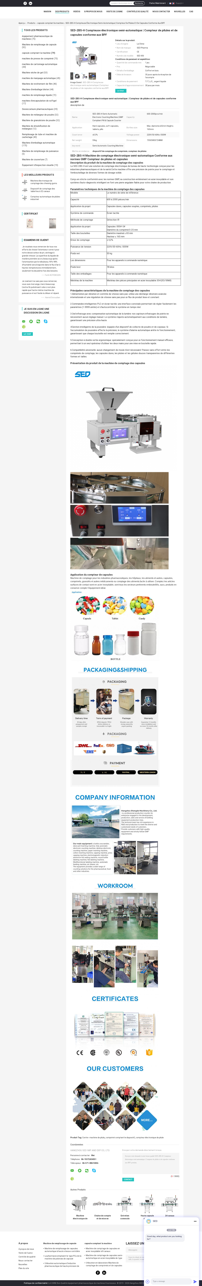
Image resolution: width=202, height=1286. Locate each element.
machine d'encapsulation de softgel (39, 100)
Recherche (139, 3)
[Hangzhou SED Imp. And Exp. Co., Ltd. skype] (47, 321)
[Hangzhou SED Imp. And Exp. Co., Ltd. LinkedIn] (30, 3)
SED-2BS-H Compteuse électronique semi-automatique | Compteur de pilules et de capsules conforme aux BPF (89, 85)
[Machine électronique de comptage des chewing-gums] (24, 182)
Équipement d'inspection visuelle (38, 165)
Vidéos (76, 11)
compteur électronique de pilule (150, 1137)
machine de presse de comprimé (37, 58)
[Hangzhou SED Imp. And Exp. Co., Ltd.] (20, 12)
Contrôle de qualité (137, 11)
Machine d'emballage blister (35, 89)
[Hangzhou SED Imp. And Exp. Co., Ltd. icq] (25, 326)
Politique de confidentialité (35, 1283)
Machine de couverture (33, 159)
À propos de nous (93, 11)
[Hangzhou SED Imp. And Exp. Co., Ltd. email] (25, 321)
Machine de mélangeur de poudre (38, 114)
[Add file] (148, 1282)
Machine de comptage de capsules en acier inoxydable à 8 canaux (103, 1249)
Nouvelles (179, 11)
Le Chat (120, 91)
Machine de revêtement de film (37, 84)
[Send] (195, 1282)
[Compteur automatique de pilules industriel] (24, 198)
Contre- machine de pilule (93, 1137)
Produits (31, 23)
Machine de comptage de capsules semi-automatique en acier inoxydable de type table (104, 1257)
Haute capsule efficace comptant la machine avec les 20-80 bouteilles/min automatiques (147, 1217)
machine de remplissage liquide (37, 95)
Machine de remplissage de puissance (40, 151)
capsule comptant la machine (50, 23)
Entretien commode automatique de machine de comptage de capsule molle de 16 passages (125, 1217)
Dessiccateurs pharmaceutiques (37, 109)
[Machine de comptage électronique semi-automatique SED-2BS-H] (86, 55)
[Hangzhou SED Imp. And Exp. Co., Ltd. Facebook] (25, 3)
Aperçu (22, 23)
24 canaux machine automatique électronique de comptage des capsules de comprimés (169, 1217)
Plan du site (24, 1268)
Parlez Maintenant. (157, 3)
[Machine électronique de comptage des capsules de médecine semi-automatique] (80, 1203)
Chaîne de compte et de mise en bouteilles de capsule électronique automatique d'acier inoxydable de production (102, 1217)
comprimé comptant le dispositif (120, 1137)
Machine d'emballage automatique (38, 142)
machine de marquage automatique (39, 78)
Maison (47, 11)
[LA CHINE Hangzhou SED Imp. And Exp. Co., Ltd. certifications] (30, 223)
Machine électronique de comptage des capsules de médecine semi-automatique (80, 1217)
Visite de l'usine (114, 11)
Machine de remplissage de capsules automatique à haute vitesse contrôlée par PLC (62, 1250)
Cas (191, 11)
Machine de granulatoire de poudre (38, 120)
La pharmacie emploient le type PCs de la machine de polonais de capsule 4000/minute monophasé (63, 1258)
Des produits (62, 11)
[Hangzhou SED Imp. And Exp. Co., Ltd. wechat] (40, 321)
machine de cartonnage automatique (39, 64)
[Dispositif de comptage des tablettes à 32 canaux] (24, 190)
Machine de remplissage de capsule (39, 44)
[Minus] (195, 1221)
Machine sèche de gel (32, 72)
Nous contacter (161, 11)
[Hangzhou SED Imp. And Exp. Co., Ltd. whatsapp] (32, 321)
